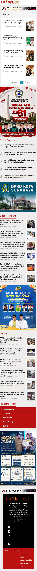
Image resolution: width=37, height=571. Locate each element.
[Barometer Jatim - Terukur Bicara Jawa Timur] (10, 2)
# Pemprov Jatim (6, 418)
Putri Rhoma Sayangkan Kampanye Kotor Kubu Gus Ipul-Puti (13, 38)
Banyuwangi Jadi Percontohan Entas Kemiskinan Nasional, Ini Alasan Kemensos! (19, 176)
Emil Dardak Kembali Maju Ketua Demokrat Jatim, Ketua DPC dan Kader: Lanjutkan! (19, 161)
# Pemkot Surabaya (7, 409)
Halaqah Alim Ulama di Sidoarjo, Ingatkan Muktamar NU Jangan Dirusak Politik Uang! (20, 153)
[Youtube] (9, 541)
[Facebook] (9, 528)
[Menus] (34, 2)
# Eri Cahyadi (5, 413)
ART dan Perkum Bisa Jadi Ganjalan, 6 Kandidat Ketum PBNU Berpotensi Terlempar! (18, 169)
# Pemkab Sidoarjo (7, 422)
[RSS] (9, 545)
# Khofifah (4, 426)
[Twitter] (9, 532)
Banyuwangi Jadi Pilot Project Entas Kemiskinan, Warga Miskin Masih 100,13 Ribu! (19, 146)
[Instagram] (9, 536)
